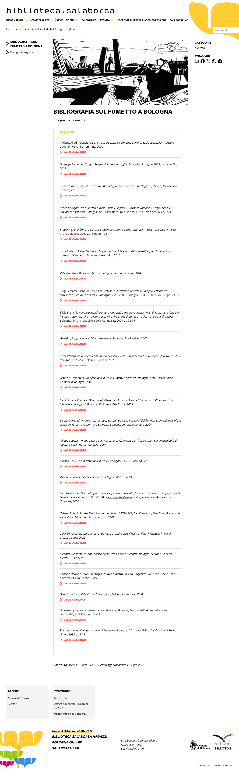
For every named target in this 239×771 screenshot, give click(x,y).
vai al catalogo (75, 152)
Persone (12, 703)
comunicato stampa (119, 497)
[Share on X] (208, 61)
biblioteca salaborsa (72, 731)
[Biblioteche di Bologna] (223, 741)
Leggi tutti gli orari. (67, 29)
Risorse (67, 132)
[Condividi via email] (197, 61)
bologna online (67, 742)
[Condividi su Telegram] (220, 61)
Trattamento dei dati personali (70, 713)
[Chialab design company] (215, 762)
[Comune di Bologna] (200, 745)
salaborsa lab (65, 748)
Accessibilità (60, 698)
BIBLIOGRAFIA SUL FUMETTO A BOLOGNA (26, 44)
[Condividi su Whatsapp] (214, 61)
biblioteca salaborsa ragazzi (79, 737)
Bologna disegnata (21, 52)
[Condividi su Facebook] (203, 61)
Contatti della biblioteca (20, 698)
